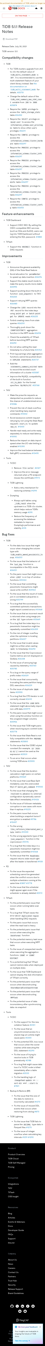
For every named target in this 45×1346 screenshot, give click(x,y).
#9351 (40, 861)
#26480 (13, 303)
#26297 (22, 144)
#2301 (32, 1025)
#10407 (13, 822)
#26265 (13, 297)
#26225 (34, 316)
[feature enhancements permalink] (36, 214)
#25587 (35, 372)
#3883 (39, 237)
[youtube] (25, 1311)
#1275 (29, 1127)
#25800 (24, 741)
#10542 (39, 787)
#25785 (13, 668)
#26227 (22, 639)
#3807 (23, 883)
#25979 (26, 709)
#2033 (26, 1073)
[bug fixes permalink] (16, 534)
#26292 (32, 649)
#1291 (25, 1137)
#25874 (13, 105)
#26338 (21, 659)
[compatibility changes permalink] (35, 57)
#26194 (37, 333)
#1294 (34, 491)
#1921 (16, 1086)
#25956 (13, 722)
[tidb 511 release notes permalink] (15, 31)
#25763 (38, 350)
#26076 (38, 277)
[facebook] (27, 1306)
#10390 (21, 446)
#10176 (25, 842)
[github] (12, 1306)
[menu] (4, 8)
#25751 (20, 92)
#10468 (38, 609)
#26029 (24, 675)
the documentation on (23, 86)
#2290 (31, 1050)
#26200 (21, 323)
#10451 (21, 427)
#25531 (24, 754)
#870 (36, 1111)
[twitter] (17, 1306)
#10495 (35, 453)
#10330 (25, 832)
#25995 (13, 287)
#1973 (37, 478)
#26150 (20, 207)
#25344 (22, 580)
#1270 (37, 1102)
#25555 (31, 761)
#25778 (13, 731)
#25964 (32, 590)
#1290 (31, 1137)
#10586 (13, 404)
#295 (30, 512)
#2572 (39, 893)
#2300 (28, 1038)
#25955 (19, 692)
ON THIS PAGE (21, 16)
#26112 (29, 699)
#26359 (34, 629)
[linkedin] (22, 1306)
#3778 (29, 883)
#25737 (35, 360)
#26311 (22, 131)
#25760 (32, 666)
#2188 (28, 1060)
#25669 (36, 619)
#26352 (18, 115)
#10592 (13, 436)
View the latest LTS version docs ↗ (22, 6)
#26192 (13, 343)
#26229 (28, 685)
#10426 (35, 799)
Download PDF (12, 39)
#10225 (27, 809)
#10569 (22, 777)
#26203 (18, 557)
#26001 (13, 570)
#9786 (33, 819)
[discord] (19, 1311)
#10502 (23, 414)
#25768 (35, 385)
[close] (40, 1327)
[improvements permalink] (24, 256)
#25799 (19, 600)
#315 (24, 528)
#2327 (38, 468)
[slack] (33, 1306)
